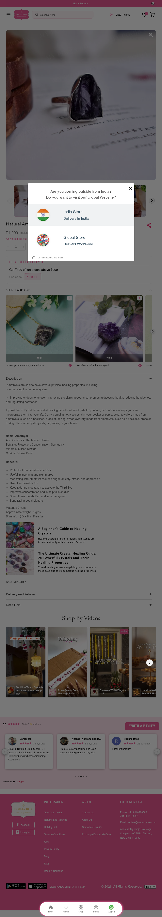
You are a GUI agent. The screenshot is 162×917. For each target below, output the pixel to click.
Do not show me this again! (50, 257)
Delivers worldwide (78, 243)
